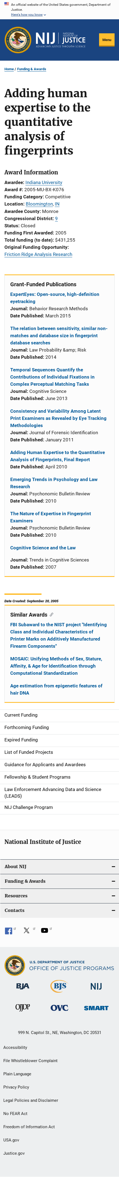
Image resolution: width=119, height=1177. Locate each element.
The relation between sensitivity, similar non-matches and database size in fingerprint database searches (59, 335)
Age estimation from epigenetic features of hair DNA (56, 689)
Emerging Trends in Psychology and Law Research (54, 483)
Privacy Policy (16, 1087)
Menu (106, 40)
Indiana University (43, 182)
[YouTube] (46, 932)
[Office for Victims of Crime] (59, 1012)
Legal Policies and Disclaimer (30, 1100)
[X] (28, 932)
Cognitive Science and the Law (43, 547)
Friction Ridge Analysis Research (38, 254)
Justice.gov (14, 1153)
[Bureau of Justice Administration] (22, 990)
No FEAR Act (15, 1113)
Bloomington (39, 204)
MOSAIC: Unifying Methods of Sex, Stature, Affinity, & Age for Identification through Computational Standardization (56, 666)
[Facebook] (10, 932)
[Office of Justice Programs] (18, 39)
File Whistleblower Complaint (30, 1060)
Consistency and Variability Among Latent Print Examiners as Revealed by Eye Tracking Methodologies (58, 418)
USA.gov (11, 1140)
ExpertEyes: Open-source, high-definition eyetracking (54, 297)
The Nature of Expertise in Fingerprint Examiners (50, 517)
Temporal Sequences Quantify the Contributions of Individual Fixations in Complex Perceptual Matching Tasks (52, 377)
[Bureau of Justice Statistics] (59, 993)
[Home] (60, 40)
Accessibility (15, 1047)
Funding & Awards (31, 69)
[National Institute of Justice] (96, 990)
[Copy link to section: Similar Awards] (50, 614)
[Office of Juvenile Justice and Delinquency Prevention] (22, 1012)
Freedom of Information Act (29, 1126)
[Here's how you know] (59, 9)
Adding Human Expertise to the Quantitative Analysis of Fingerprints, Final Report (57, 456)
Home (9, 69)
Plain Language (17, 1073)
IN (57, 204)
